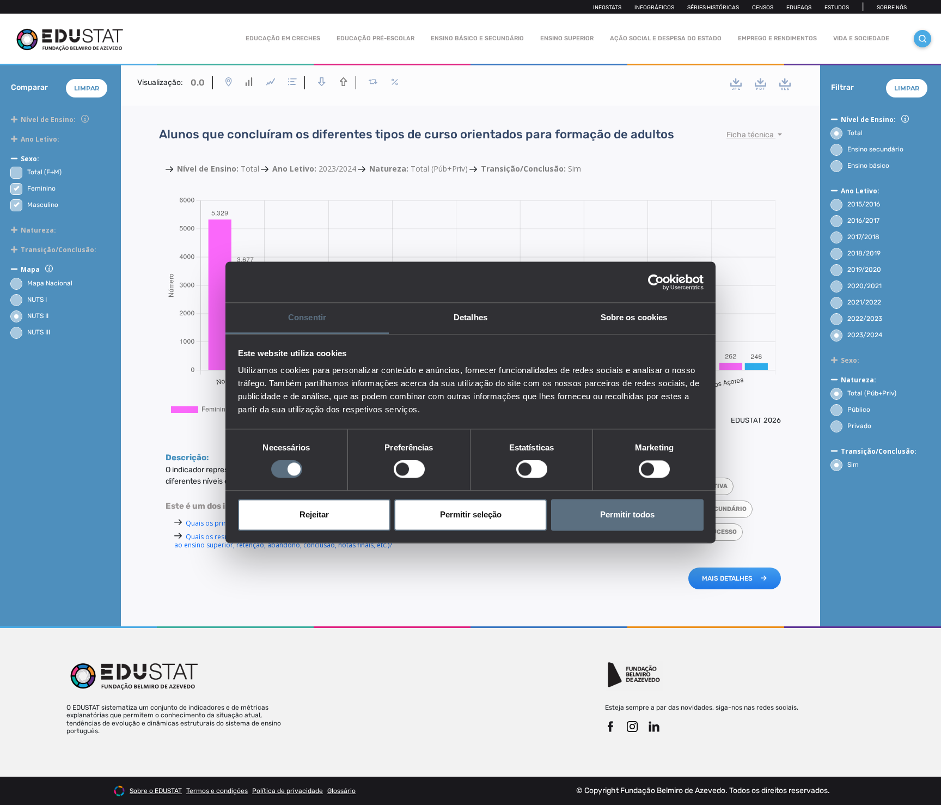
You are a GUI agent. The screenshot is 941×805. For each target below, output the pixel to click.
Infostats (607, 7)
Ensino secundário (875, 149)
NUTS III (38, 332)
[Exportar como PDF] (760, 84)
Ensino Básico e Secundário (477, 38)
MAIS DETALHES (727, 578)
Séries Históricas (713, 7)
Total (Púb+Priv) (871, 393)
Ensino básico (868, 165)
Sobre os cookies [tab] (634, 317)
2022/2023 (864, 318)
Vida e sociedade (861, 38)
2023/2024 (864, 335)
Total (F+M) (44, 172)
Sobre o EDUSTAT (156, 791)
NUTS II (37, 316)
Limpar (86, 88)
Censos (762, 7)
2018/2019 (864, 253)
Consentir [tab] (307, 317)
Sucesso (722, 531)
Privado (859, 426)
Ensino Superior (567, 38)
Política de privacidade (287, 791)
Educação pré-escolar (375, 38)
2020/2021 (864, 286)
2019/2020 (864, 269)
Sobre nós (892, 7)
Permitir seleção (471, 514)
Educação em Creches (283, 38)
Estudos (836, 7)
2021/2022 (864, 302)
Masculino (42, 205)
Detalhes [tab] (470, 317)
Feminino (41, 188)
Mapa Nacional (49, 283)
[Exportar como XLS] (785, 84)
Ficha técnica (750, 134)
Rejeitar (314, 514)
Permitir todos (627, 514)
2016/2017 (863, 220)
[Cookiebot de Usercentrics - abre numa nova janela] (656, 282)
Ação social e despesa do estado (666, 38)
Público (858, 409)
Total (855, 133)
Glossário (341, 791)
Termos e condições (217, 791)
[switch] (409, 469)
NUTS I (37, 299)
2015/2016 (863, 204)
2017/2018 (863, 237)
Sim (853, 464)
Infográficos (654, 7)
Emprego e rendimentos (777, 38)
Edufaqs (798, 7)
